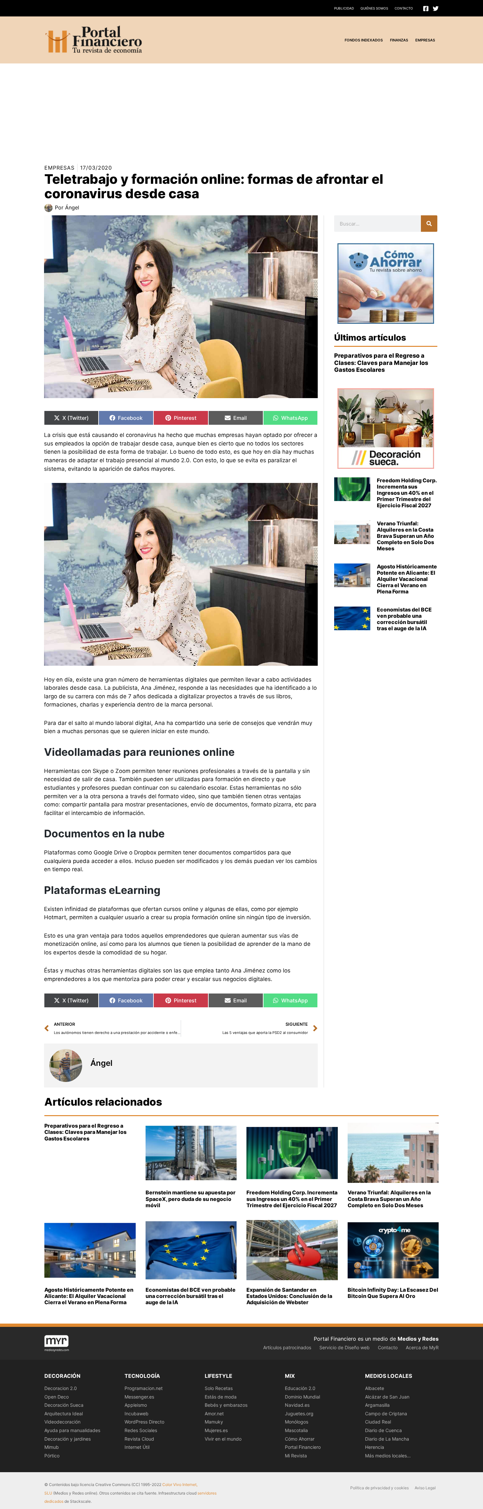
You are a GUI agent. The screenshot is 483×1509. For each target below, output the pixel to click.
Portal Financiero (303, 1447)
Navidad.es (297, 1405)
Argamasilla (377, 1405)
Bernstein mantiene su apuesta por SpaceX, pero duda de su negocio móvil (191, 1198)
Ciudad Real (378, 1422)
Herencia (374, 1447)
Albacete (374, 1388)
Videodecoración (62, 1422)
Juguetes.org (299, 1413)
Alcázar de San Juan (387, 1397)
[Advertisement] (197, 109)
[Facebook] (426, 9)
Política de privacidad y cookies (379, 1487)
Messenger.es (139, 1397)
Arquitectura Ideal (63, 1413)
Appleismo (136, 1405)
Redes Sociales (141, 1430)
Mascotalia (296, 1430)
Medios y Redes (418, 1338)
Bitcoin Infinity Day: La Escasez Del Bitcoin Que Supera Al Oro (393, 1292)
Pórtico (51, 1455)
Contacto (404, 8)
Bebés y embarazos (226, 1405)
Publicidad (344, 8)
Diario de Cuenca (383, 1430)
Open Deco (56, 1397)
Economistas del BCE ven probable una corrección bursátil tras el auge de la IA (404, 619)
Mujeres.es (216, 1430)
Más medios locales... (388, 1455)
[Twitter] (436, 9)
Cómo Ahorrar (299, 1439)
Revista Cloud (139, 1439)
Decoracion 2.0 (60, 1388)
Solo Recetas (219, 1388)
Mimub (51, 1447)
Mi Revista (296, 1455)
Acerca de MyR (422, 1347)
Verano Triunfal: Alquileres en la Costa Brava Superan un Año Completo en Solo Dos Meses (405, 536)
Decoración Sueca (63, 1405)
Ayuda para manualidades (72, 1430)
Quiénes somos (374, 8)
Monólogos (296, 1422)
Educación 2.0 (300, 1388)
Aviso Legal (425, 1487)
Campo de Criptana (386, 1413)
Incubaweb (137, 1413)
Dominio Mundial (302, 1397)
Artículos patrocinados (287, 1347)
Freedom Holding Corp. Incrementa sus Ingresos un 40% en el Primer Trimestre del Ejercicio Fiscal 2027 (407, 493)
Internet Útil (137, 1447)
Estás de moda (221, 1397)
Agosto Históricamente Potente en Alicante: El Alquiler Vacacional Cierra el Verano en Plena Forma (407, 579)
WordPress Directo (144, 1422)
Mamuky (214, 1422)
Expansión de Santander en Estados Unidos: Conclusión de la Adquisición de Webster (289, 1295)
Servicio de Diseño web (344, 1347)
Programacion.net (144, 1388)
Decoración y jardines (67, 1439)
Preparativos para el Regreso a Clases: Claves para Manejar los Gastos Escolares (381, 362)
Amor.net (214, 1413)
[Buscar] (429, 223)
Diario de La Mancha (387, 1439)
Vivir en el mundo (223, 1439)
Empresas (59, 167)
